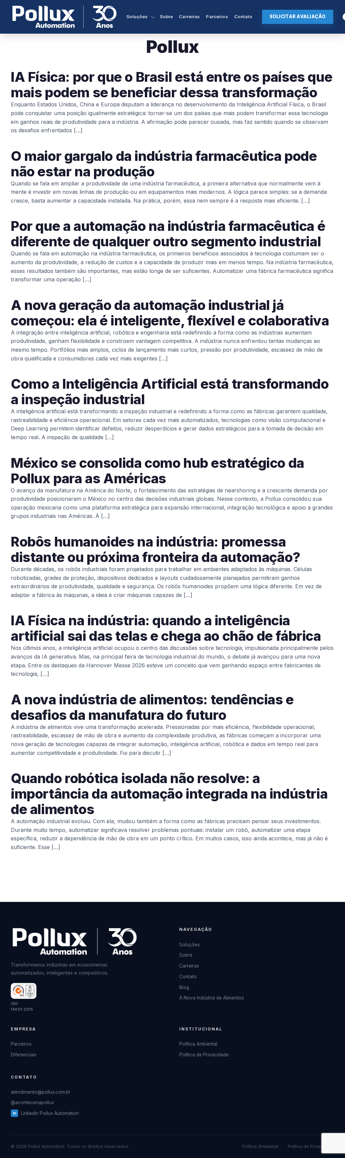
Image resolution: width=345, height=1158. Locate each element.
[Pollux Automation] (64, 17)
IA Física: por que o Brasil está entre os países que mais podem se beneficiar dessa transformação (171, 85)
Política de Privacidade (204, 1054)
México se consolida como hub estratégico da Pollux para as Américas (157, 471)
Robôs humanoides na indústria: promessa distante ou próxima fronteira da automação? (156, 549)
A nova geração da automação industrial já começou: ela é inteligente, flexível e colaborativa (170, 313)
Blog (184, 987)
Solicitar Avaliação (298, 16)
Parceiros (217, 16)
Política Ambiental (198, 1044)
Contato (243, 16)
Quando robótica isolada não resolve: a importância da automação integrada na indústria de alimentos (169, 793)
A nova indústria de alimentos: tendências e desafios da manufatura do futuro (152, 707)
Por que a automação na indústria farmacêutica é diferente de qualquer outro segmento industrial (168, 234)
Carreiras (189, 16)
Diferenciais (23, 1054)
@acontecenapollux (32, 1102)
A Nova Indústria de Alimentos (211, 998)
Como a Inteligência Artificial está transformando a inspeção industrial (169, 392)
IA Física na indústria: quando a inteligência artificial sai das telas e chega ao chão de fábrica (166, 628)
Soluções (137, 16)
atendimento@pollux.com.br (40, 1092)
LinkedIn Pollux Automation (50, 1113)
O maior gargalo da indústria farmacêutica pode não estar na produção (164, 164)
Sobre (166, 16)
